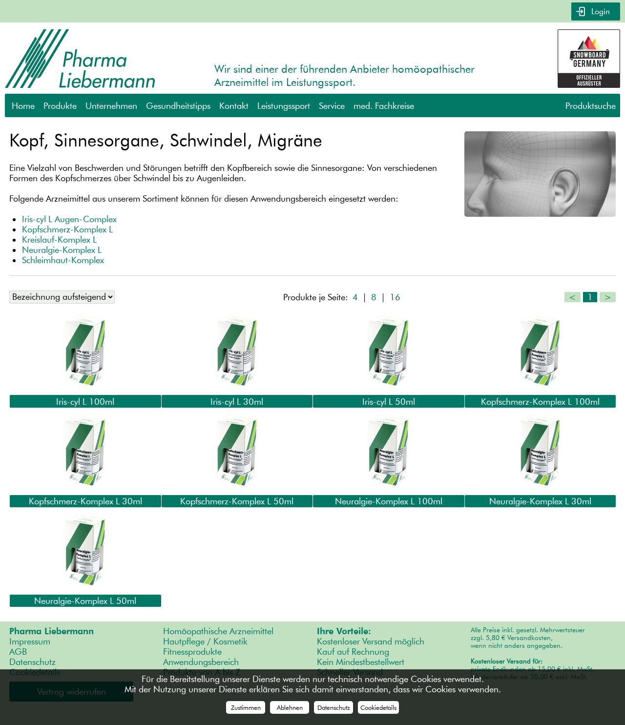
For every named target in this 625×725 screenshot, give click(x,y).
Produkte (60, 106)
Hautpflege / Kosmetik (205, 641)
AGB (18, 651)
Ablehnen (290, 707)
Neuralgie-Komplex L (62, 250)
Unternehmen (111, 106)
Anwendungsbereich (201, 662)
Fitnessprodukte (192, 651)
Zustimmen (246, 707)
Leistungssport (283, 106)
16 (395, 297)
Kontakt (234, 106)
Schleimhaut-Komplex (63, 260)
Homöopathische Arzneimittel (218, 631)
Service (332, 106)
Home (23, 106)
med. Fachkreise (384, 106)
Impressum (29, 641)
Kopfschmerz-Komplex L (67, 229)
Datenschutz (32, 662)
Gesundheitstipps (178, 106)
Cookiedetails (378, 707)
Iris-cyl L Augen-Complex (69, 219)
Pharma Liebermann (51, 631)
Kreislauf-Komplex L (59, 239)
